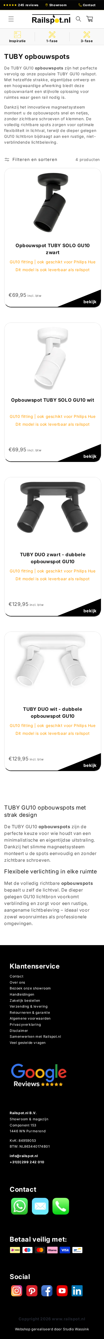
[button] (11, 19)
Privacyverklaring (25, 1024)
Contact (16, 976)
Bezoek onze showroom (30, 988)
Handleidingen (22, 994)
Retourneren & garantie (30, 1012)
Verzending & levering (29, 1006)
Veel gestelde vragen (28, 1043)
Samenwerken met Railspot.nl (35, 1036)
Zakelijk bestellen (25, 1000)
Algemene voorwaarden (30, 1018)
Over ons (17, 982)
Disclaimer (19, 1031)
